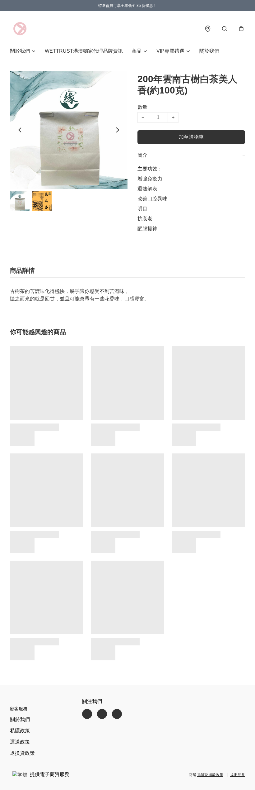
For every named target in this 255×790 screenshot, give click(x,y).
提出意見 (237, 775)
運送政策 (20, 742)
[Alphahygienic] (20, 29)
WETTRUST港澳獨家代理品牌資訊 (84, 51)
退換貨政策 (22, 753)
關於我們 (209, 51)
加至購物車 (191, 137)
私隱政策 (20, 730)
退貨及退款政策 (210, 775)
